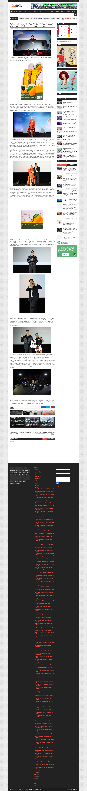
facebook (52, 438)
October (37, 474)
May (36, 483)
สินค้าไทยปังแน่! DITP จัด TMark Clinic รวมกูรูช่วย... (44, 498)
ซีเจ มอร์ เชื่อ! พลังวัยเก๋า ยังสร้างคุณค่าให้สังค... (44, 729)
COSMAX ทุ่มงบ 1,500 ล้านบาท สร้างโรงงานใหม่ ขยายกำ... (44, 526)
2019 (35, 783)
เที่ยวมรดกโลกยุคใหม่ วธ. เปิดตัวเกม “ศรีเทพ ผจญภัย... (44, 503)
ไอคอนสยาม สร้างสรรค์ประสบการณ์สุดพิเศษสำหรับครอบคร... (43, 727)
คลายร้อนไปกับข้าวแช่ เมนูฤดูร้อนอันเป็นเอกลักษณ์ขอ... (43, 500)
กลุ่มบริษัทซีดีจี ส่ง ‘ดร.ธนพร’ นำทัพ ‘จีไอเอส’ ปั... (44, 630)
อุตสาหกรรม (18, 483)
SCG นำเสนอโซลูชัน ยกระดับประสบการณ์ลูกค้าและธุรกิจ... (44, 724)
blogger (44, 438)
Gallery (22, 470)
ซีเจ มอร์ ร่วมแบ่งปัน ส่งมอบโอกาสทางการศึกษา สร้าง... (44, 495)
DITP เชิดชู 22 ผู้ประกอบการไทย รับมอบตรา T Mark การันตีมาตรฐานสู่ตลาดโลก (70, 200)
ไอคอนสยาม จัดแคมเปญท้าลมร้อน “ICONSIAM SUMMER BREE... (44, 509)
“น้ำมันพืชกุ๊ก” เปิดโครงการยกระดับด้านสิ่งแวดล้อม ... (43, 528)
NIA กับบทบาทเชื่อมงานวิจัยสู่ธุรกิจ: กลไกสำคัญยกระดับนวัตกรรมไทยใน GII (70, 236)
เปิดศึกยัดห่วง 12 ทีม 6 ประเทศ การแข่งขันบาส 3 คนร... (44, 768)
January (36, 772)
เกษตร (24, 11)
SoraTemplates (15, 789)
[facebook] (70, 1)
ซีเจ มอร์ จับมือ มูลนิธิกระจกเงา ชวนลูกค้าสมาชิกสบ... (44, 665)
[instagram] (75, 1)
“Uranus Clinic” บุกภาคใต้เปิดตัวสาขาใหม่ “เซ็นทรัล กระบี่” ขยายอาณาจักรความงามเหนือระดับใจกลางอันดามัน (32, 423)
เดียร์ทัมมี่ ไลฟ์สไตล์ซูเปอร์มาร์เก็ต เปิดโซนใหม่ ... (44, 626)
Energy (25, 468)
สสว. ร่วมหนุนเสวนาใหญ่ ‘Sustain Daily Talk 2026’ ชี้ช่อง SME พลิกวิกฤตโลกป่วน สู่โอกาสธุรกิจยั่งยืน (70, 186)
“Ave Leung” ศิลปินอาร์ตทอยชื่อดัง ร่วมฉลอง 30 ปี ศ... (44, 635)
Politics (28, 472)
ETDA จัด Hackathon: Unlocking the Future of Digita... (44, 657)
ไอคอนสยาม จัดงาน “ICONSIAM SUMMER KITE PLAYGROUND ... (44, 573)
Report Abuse (59, 487)
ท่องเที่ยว (30, 11)
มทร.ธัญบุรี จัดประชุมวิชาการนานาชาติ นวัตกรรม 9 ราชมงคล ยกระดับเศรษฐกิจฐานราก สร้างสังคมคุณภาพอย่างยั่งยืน (70, 118)
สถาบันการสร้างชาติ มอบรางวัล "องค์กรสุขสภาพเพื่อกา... (44, 576)
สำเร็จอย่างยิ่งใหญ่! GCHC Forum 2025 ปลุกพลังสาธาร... (44, 643)
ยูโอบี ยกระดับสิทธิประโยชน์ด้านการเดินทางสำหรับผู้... (43, 716)
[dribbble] (73, 1)
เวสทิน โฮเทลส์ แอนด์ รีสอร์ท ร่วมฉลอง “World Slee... (44, 624)
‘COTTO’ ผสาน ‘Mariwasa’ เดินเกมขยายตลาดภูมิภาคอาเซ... (43, 612)
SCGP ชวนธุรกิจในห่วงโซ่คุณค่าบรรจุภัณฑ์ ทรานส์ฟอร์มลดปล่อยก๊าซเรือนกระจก (69, 102)
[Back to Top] (76, 789)
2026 (35, 467)
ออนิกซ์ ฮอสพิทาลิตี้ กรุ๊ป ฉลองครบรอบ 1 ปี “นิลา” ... (44, 590)
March (36, 487)
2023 (35, 776)
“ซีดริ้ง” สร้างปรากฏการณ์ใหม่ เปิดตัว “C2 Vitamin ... (43, 688)
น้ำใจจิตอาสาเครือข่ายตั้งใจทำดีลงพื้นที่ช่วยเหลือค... (44, 759)
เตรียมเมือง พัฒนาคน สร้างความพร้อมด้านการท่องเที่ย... (44, 531)
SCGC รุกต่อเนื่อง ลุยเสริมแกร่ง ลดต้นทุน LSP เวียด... (43, 610)
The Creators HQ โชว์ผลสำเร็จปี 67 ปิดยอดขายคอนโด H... (44, 621)
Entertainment (12, 470)
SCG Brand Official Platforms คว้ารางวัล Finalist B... (44, 748)
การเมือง (15, 11)
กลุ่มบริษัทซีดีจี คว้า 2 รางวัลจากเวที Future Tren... (43, 762)
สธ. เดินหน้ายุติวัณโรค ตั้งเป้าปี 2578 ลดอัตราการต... (44, 562)
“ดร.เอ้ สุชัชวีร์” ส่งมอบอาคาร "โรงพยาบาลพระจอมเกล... (44, 551)
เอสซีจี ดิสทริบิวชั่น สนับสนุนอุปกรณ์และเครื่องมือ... (44, 517)
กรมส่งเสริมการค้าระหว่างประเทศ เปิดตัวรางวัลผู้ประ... (44, 582)
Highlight (40, 18)
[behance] (76, 1)
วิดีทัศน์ (20, 481)
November (37, 472)
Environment (18, 470)
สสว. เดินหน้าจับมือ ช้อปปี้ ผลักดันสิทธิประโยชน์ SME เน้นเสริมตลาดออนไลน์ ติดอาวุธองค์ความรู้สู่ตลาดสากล (69, 113)
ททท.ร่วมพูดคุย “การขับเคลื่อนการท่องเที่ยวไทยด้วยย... (44, 696)
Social (11, 474)
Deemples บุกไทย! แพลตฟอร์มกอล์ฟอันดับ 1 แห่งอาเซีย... (44, 567)
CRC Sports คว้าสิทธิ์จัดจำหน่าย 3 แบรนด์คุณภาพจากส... (44, 511)
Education (21, 468)
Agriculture (12, 468)
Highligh (11, 472)
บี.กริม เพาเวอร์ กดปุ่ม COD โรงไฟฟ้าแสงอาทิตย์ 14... (44, 514)
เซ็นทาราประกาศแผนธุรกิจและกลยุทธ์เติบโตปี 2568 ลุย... (44, 737)
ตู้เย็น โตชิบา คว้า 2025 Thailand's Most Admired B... (44, 542)
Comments (72, 164)
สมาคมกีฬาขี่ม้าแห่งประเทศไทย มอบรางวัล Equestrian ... (43, 648)
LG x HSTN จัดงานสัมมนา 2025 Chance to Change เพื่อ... (43, 646)
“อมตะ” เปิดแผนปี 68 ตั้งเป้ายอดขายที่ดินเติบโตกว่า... (44, 545)
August (36, 478)
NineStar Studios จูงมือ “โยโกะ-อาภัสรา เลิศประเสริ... (44, 633)
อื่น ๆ (73, 11)
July (36, 480)
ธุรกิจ (41, 11)
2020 (35, 781)
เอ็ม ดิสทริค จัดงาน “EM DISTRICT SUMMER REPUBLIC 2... (43, 607)
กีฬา (20, 11)
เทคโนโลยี (36, 11)
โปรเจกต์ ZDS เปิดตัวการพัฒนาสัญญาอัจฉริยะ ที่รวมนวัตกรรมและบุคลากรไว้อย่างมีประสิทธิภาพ (70, 123)
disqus (48, 438)
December (37, 471)
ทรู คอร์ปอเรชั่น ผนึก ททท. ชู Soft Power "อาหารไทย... (44, 520)
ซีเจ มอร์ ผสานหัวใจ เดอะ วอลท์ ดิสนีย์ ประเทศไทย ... (42, 604)
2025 (35, 469)
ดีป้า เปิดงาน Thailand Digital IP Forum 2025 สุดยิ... (44, 740)
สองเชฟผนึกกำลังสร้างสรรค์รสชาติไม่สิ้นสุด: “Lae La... (43, 699)
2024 (35, 774)
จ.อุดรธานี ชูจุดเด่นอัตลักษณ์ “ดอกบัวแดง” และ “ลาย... (44, 713)
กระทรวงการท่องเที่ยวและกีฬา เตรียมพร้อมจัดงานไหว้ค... (44, 671)
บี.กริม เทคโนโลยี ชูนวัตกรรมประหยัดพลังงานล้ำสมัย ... (44, 556)
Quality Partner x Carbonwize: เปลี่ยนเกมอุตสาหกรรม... (43, 598)
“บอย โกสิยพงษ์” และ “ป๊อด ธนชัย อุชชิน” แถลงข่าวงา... (44, 704)
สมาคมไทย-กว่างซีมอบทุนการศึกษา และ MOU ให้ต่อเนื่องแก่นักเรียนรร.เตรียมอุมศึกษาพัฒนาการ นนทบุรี (70, 156)
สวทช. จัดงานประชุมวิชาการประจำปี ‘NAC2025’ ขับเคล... (44, 523)
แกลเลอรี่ (27, 476)
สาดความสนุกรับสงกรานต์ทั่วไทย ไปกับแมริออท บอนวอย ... (44, 565)
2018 (35, 785)
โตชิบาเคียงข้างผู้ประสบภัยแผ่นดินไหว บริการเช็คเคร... (44, 489)
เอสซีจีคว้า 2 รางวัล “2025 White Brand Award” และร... (44, 537)
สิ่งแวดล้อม (67, 11)
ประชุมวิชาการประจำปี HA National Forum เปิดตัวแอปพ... (44, 584)
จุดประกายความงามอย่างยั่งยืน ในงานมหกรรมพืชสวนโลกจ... (44, 690)
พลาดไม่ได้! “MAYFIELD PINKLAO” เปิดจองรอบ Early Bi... (43, 587)
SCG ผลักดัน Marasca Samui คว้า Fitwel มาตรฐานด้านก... (44, 660)
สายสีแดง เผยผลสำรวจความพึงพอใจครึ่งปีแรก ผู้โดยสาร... (44, 554)
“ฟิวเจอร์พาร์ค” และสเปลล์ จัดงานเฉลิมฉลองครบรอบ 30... (44, 721)
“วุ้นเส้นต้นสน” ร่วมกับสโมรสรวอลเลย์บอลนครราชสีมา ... (43, 676)
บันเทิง (46, 11)
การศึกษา (16, 476)
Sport (15, 474)
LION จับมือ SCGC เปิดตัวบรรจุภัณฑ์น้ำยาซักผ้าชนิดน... (44, 751)
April (36, 485)
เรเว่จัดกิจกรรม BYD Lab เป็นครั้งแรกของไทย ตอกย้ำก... (44, 548)
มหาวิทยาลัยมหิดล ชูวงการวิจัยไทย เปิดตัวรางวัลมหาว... (44, 745)
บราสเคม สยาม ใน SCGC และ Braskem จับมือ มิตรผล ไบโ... (44, 579)
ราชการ (51, 11)
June (36, 481)
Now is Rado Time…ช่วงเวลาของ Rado (42, 640)
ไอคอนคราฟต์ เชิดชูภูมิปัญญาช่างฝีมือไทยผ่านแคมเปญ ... (44, 593)
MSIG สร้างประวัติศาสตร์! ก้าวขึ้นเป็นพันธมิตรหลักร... (44, 651)
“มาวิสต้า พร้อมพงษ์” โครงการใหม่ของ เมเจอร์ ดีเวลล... (44, 601)
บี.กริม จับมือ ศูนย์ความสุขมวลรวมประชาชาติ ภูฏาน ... (44, 628)
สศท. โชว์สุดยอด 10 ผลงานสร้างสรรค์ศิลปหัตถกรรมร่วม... (43, 618)
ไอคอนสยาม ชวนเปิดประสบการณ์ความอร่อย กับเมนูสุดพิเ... (44, 679)
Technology (19, 474)
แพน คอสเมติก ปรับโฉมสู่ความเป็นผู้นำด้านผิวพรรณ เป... (44, 710)
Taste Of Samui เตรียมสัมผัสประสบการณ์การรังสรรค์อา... (44, 615)
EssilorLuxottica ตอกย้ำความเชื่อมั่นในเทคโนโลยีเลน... (42, 707)
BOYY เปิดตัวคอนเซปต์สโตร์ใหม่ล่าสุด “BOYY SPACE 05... (43, 539)
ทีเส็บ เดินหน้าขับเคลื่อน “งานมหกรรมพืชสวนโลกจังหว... (44, 693)
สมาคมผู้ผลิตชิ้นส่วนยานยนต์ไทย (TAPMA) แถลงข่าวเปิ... (44, 673)
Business (27, 28)
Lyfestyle (24, 472)
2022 (35, 778)
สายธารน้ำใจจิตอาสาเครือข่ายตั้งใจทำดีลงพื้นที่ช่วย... (44, 668)
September (37, 476)
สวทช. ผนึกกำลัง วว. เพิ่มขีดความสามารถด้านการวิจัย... (44, 734)
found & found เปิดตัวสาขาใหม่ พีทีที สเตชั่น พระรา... (44, 506)
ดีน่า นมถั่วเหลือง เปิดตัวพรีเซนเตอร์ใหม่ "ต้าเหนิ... (44, 702)
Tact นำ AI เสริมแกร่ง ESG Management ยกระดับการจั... (44, 754)
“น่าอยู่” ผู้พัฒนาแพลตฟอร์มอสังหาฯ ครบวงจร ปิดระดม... (44, 662)
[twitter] (71, 1)
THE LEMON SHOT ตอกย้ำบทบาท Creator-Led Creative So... (43, 638)
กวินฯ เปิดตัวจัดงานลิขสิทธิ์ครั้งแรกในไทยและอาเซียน (44, 742)
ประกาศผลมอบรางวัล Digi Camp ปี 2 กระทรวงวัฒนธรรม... (44, 685)
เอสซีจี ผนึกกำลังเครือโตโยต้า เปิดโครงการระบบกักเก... (44, 534)
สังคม (62, 11)
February (37, 770)
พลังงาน (28, 479)
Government (27, 470)
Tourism (23, 474)
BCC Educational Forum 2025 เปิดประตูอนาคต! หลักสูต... (44, 559)
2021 (35, 780)
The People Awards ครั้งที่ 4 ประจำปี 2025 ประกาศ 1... (43, 570)
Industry (20, 472)
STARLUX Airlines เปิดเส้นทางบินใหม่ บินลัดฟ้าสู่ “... (44, 596)
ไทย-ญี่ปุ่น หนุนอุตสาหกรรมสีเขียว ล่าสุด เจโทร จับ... (44, 731)
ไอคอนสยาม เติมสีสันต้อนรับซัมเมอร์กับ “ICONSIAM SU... (42, 654)
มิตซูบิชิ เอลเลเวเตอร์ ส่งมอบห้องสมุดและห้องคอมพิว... (44, 765)
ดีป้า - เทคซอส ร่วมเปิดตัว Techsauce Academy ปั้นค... (44, 756)
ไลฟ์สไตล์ (57, 11)
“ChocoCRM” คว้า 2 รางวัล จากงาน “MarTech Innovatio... (44, 492)
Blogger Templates (26, 789)
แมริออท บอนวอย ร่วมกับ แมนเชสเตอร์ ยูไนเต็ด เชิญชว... (44, 682)
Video (27, 474)
